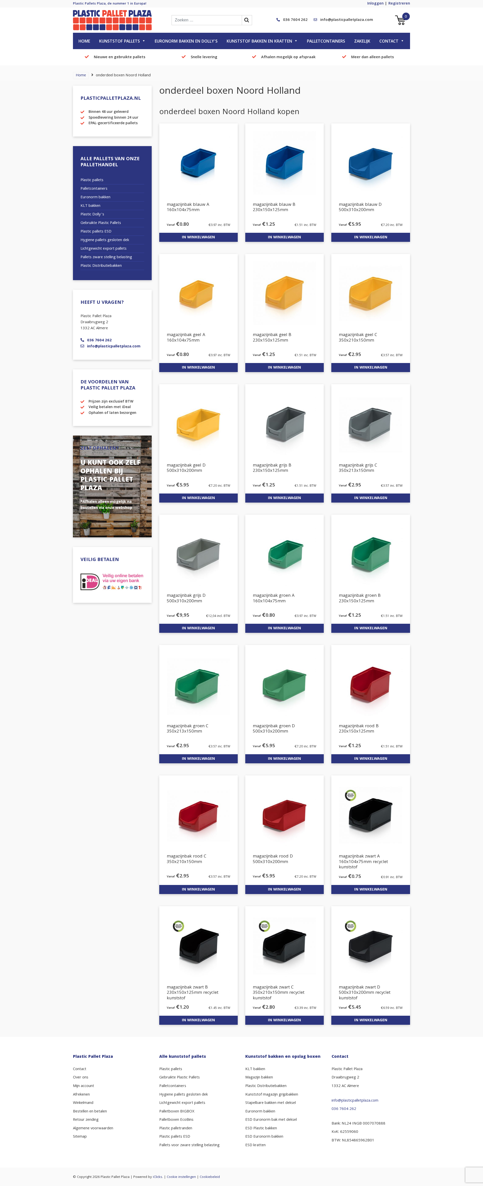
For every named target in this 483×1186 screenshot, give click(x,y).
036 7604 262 (295, 20)
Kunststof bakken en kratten (259, 41)
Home (84, 41)
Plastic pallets (91, 180)
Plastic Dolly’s (92, 214)
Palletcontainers (326, 41)
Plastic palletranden (175, 1128)
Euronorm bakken (95, 197)
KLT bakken (90, 206)
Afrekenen (81, 1095)
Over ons (80, 1077)
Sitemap (80, 1137)
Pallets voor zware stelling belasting (189, 1145)
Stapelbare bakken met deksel (270, 1103)
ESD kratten (255, 1145)
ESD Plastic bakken (261, 1128)
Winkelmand (83, 1103)
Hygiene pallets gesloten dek (104, 240)
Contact (388, 41)
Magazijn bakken (259, 1077)
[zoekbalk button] (247, 20)
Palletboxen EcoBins (176, 1120)
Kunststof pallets (119, 41)
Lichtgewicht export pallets (103, 249)
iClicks (157, 1177)
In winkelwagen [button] (198, 237)
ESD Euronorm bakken (264, 1137)
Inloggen (375, 4)
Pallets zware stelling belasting (106, 257)
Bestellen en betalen (90, 1111)
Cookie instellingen (181, 1177)
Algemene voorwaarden (93, 1128)
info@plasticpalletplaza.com (346, 20)
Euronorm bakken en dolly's (186, 41)
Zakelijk (362, 41)
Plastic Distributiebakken (101, 266)
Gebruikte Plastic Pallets (100, 223)
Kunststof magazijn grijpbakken (271, 1095)
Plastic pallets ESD (95, 231)
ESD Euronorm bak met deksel (271, 1120)
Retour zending (86, 1120)
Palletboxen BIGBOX (176, 1111)
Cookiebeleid (210, 1177)
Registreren (399, 4)
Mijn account (83, 1086)
